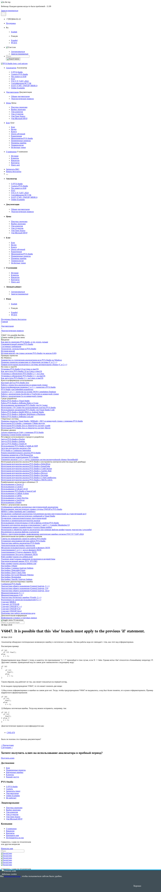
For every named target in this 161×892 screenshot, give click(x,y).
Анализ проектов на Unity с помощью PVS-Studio (22, 432)
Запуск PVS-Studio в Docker (13, 439)
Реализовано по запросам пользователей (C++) (21, 600)
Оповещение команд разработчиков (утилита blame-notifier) (26, 527)
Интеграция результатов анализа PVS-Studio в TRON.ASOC (27, 480)
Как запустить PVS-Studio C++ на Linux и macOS (22, 378)
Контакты (15, 163)
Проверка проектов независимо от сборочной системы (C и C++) (29, 362)
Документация (12, 92)
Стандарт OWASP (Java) (11, 611)
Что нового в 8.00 (18, 76)
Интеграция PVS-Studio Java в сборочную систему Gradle (25, 426)
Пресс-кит (15, 165)
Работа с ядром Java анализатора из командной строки (24, 385)
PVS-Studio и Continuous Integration (16, 450)
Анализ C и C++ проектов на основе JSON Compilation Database (28, 392)
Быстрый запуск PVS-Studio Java (15, 383)
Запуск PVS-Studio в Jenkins (13, 441)
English (14, 32)
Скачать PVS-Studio (19, 74)
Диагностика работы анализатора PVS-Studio (20, 543)
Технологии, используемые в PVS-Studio (18, 349)
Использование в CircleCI (12, 487)
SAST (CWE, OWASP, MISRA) (24, 86)
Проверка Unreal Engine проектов (15, 435)
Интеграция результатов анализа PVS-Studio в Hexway (24, 473)
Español (14, 40)
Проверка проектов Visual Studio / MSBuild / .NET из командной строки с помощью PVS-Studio (42, 421)
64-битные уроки (18, 147)
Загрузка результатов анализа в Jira (16, 448)
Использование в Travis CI (12, 484)
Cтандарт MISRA (8, 602)
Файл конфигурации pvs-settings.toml (17, 557)
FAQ (13, 79)
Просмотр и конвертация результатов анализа (20, 520)
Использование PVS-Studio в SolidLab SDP (19, 446)
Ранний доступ (12, 777)
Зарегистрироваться (9, 11)
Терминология (17, 145)
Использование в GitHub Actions (15, 493)
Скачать (9, 789)
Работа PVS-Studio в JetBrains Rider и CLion (19, 403)
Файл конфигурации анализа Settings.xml (18, 563)
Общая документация (20, 96)
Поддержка (11, 23)
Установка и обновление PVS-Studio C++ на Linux (22, 374)
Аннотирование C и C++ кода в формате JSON (21, 550)
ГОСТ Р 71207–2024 (20, 81)
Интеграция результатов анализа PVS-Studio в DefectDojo (25, 464)
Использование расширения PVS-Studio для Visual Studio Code (28, 410)
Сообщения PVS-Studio (11, 584)
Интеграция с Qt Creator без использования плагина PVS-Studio (28, 407)
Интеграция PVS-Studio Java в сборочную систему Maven (25, 428)
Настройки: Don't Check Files (13, 572)
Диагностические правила (22, 99)
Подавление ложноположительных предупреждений (24, 518)
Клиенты (15, 158)
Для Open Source (18, 116)
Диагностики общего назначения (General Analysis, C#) (24, 588)
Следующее (7, 747)
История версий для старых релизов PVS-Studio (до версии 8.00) (28, 353)
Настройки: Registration (11, 577)
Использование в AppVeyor (13, 500)
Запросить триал (13, 791)
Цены (8, 103)
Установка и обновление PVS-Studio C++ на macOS (23, 376)
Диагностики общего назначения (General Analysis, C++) (25, 586)
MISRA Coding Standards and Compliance (18, 511)
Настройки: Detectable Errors (13, 570)
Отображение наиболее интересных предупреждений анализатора (29, 507)
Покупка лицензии (19, 107)
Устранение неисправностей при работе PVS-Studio (23, 541)
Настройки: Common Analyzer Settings (17, 568)
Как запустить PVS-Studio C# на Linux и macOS (21, 371)
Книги (14, 131)
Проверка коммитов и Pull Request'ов (17, 455)
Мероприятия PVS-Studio (22, 138)
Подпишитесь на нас (15, 838)
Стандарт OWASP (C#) (11, 609)
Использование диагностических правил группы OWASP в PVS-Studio (31, 509)
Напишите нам (12, 835)
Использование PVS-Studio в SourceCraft (18, 491)
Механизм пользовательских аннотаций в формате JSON (25, 548)
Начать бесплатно (13, 171)
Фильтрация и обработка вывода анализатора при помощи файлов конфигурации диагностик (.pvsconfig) (46, 530)
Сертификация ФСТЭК (21, 83)
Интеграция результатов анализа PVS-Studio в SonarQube (25, 466)
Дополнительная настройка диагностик (18, 545)
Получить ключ (7, 758)
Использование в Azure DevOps (14, 498)
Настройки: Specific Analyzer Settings (16, 579)
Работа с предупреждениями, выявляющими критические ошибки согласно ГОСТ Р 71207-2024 (42, 534)
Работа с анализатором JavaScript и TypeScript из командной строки (30, 394)
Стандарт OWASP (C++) (11, 606)
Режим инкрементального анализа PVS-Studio (21, 453)
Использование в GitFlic (11, 496)
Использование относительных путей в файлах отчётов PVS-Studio (30, 523)
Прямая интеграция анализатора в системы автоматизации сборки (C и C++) (34, 364)
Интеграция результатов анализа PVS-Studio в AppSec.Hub (26, 471)
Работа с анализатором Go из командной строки (21, 396)
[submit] (13, 59)
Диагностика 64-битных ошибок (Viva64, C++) (21, 597)
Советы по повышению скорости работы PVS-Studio (23, 539)
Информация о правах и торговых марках (19, 618)
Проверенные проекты (21, 141)
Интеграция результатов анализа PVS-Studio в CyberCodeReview (28, 478)
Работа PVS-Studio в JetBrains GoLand (17, 416)
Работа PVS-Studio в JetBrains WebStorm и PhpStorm (23, 414)
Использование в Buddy (11, 502)
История (14, 156)
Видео (13, 129)
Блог (8, 123)
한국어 (14, 43)
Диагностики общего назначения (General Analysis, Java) (25, 591)
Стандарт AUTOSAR (10, 604)
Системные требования (11, 346)
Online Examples (18, 88)
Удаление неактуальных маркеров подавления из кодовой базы (28, 559)
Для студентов (17, 114)
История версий (8, 351)
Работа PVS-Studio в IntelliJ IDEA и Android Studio (22, 412)
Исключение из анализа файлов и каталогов (20, 532)
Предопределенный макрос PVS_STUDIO (19, 561)
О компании (11, 152)
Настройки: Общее (9, 566)
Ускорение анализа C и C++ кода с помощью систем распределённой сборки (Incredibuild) (39, 459)
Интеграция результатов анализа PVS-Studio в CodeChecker (26, 468)
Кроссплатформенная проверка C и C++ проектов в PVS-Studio (28, 387)
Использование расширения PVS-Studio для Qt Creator (24, 405)
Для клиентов (17, 112)
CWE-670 (11, 732)
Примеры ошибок (18, 143)
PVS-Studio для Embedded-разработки (17, 389)
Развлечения (16, 136)
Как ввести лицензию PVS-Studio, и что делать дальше (24, 342)
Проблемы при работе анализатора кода (18, 613)
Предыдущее (7, 745)
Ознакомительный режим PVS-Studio (17, 344)
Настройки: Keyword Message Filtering (17, 575)
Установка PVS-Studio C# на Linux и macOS (20, 369)
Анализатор (11, 68)
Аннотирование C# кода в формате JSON (19, 552)
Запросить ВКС (12, 169)
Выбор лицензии (18, 109)
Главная (4, 322)
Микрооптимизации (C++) (12, 593)
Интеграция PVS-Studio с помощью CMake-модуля (23, 423)
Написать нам (7, 848)
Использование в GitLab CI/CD (14, 489)
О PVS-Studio (17, 72)
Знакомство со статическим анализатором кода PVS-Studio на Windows (31, 360)
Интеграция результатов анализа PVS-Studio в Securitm (24, 475)
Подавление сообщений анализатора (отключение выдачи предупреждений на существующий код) (43, 514)
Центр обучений (18, 134)
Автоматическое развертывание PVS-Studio (19, 457)
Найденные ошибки (14, 772)
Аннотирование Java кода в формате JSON (19, 554)
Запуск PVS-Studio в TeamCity (14, 444)
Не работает (11, 798)
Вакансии (15, 160)
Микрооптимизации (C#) (12, 595)
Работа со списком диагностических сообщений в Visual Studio (28, 516)
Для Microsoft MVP (19, 118)
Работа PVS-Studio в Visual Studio (15, 401)
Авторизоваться (18, 51)
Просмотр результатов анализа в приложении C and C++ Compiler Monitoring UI (35, 525)
